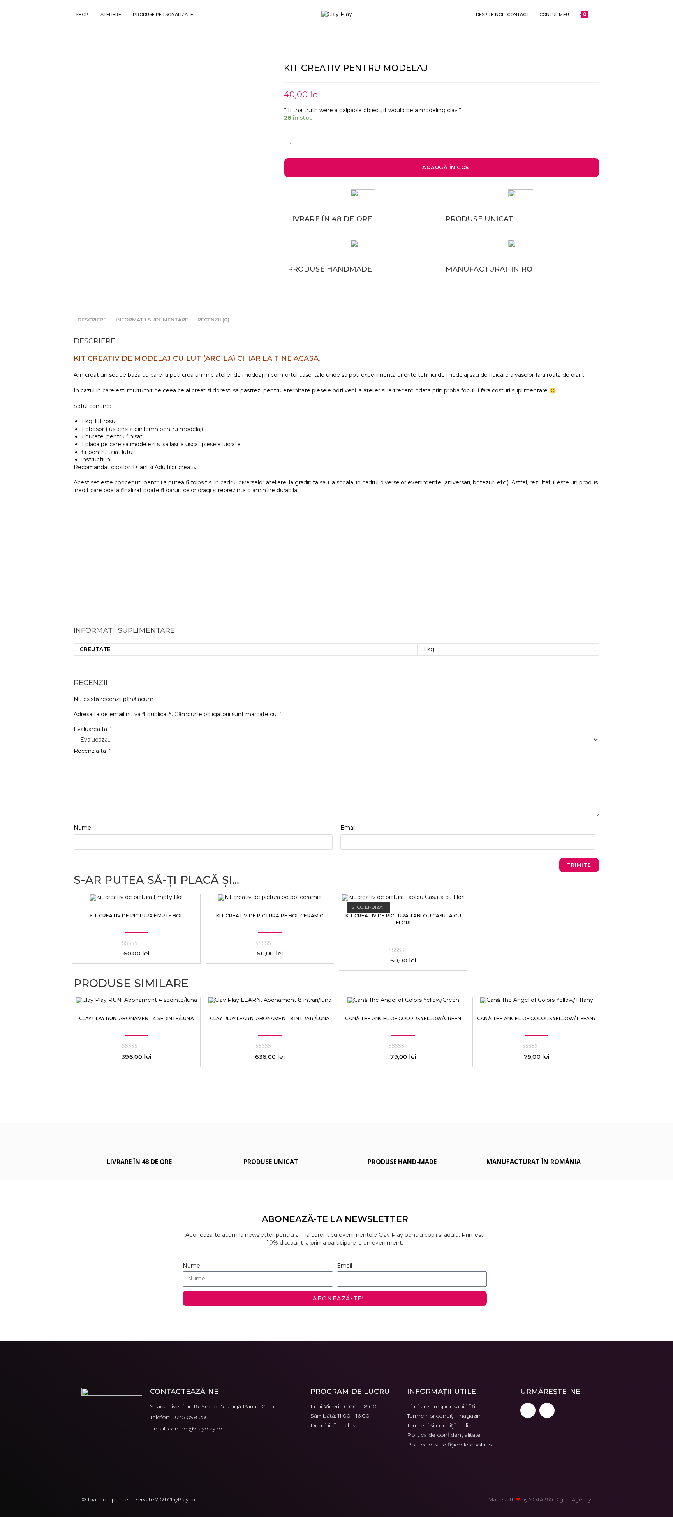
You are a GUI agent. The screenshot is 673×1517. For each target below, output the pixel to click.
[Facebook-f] (528, 1410)
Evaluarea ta (93, 729)
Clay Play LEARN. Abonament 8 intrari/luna (269, 1018)
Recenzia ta (92, 750)
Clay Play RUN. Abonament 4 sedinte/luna (136, 1018)
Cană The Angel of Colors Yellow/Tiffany (536, 1018)
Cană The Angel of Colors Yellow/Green (403, 1018)
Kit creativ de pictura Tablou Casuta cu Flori (403, 919)
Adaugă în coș (445, 167)
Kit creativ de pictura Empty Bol (136, 915)
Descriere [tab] (92, 320)
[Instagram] (547, 1410)
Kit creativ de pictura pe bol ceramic (269, 915)
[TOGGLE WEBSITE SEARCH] (595, 14)
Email (350, 827)
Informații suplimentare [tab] (152, 320)
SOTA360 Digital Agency (560, 1499)
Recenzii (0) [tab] (213, 320)
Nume (85, 827)
